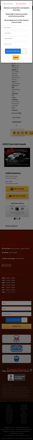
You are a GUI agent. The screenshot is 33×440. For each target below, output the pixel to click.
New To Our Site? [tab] (8, 4)
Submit (15, 57)
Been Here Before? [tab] (21, 4)
